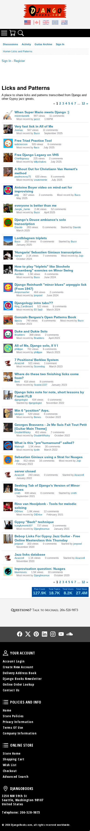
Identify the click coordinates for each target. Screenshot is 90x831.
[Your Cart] (12, 33)
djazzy (18, 320)
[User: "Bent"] (8, 376)
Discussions (10, 44)
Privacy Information (18, 722)
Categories (4, 33)
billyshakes (40, 161)
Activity (26, 44)
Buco (37, 133)
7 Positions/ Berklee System (36, 360)
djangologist (21, 399)
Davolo (18, 227)
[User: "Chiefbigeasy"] (8, 157)
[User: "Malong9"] (8, 445)
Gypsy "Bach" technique (34, 522)
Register (19, 61)
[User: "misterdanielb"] (8, 114)
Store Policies (13, 716)
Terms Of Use (13, 727)
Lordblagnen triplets (31, 238)
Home (7, 710)
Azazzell (19, 363)
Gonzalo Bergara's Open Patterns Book (45, 317)
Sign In (60, 44)
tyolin (37, 449)
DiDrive (19, 511)
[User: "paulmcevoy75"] (8, 171)
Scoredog (39, 366)
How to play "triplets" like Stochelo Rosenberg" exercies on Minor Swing (44, 268)
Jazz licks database (30, 554)
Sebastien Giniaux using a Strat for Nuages (49, 457)
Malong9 (19, 446)
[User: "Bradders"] (8, 334)
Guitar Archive (43, 44)
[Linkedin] (44, 634)
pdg (17, 195)
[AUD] (64, 23)
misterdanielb (22, 115)
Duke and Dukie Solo (31, 331)
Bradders (20, 334)
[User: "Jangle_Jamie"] (8, 208)
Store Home (12, 753)
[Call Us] (45, 610)
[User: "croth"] (8, 488)
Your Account (5, 653)
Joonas (19, 130)
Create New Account (18, 667)
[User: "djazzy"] (8, 319)
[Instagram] (53, 634)
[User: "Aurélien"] (8, 269)
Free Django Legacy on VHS (37, 155)
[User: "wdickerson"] (8, 143)
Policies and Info (5, 702)
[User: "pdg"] (8, 190)
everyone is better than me (36, 205)
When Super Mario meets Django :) (42, 112)
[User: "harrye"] (8, 255)
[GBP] (46, 23)
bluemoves (21, 572)
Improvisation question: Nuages (40, 569)
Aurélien (19, 274)
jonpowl (38, 295)
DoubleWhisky (23, 432)
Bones (37, 417)
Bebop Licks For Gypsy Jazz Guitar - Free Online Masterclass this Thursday (47, 538)
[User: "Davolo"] (8, 222)
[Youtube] (61, 634)
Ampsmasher (22, 292)
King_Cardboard (24, 306)
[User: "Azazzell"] (8, 362)
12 (83, 103)
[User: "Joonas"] (8, 129)
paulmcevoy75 (23, 176)
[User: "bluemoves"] (8, 571)
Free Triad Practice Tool (33, 140)
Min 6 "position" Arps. (32, 410)
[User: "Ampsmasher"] (8, 287)
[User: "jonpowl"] (8, 538)
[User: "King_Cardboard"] (8, 305)
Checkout (10, 771)
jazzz (37, 119)
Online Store (5, 745)
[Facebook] (19, 634)
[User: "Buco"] (8, 240)
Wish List (10, 765)
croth (17, 493)
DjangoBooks (5, 788)
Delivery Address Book (19, 673)
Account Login (14, 661)
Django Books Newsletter (22, 678)
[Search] (21, 33)
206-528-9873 (30, 812)
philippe (19, 349)
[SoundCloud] (69, 634)
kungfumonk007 (24, 525)
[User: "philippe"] (8, 348)
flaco (36, 147)
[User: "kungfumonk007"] (8, 524)
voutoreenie (40, 179)
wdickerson (21, 144)
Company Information (20, 733)
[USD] (27, 23)
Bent (17, 381)
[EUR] (55, 23)
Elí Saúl (38, 309)
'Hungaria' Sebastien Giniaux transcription (48, 252)
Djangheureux (42, 528)
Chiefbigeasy (22, 158)
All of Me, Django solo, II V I (36, 345)
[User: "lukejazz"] (8, 413)
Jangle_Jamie (22, 209)
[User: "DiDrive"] (8, 506)
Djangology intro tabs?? (34, 303)
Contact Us (11, 690)
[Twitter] (28, 634)
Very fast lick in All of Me (34, 126)
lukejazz (19, 414)
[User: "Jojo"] (8, 459)
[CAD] (36, 23)
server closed (25, 471)
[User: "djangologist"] (8, 394)
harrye (18, 255)
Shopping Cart (13, 759)
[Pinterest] (36, 634)
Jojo (81, 255)
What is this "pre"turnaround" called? (44, 443)
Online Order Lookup (18, 684)
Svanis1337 (40, 384)
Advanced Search (16, 776)
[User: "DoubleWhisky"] (8, 427)
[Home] (45, 11)
